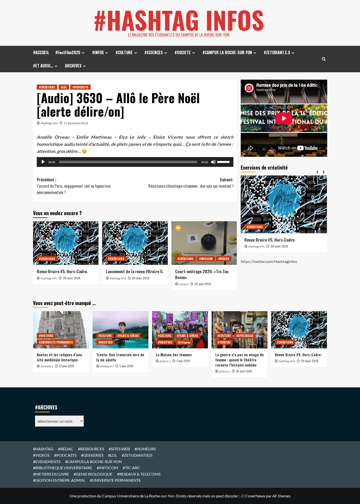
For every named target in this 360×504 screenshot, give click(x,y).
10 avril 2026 (244, 371)
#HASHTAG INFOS (178, 19)
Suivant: (190, 183)
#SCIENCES (153, 52)
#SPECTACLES (244, 335)
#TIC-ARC (131, 467)
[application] (135, 162)
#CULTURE (124, 52)
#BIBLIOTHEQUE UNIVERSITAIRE (62, 467)
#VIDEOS (223, 259)
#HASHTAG (105, 342)
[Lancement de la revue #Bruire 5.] (135, 243)
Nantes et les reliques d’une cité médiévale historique (59, 357)
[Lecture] (43, 162)
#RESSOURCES (91, 448)
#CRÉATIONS (47, 87)
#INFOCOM (206, 259)
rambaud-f (107, 366)
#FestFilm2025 (67, 52)
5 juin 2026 (126, 366)
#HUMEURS (145, 448)
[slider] (224, 161)
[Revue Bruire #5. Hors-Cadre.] (65, 243)
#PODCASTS (80, 87)
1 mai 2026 (183, 361)
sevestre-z (47, 366)
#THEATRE (223, 342)
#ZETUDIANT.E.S (277, 52)
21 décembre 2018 (76, 123)
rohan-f (184, 284)
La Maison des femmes (174, 354)
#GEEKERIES (92, 455)
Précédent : (73, 186)
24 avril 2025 (202, 284)
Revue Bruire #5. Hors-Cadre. (62, 271)
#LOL (64, 87)
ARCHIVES (73, 66)
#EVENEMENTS (46, 461)
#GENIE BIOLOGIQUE (93, 474)
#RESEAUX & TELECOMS (138, 474)
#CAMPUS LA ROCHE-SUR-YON (227, 52)
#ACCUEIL (41, 52)
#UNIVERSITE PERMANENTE (56, 342)
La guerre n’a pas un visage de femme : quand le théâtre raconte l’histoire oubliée (239, 360)
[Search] (324, 59)
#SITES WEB (119, 448)
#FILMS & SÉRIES (128, 335)
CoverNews (255, 495)
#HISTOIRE (46, 335)
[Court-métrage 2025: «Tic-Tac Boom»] (204, 243)
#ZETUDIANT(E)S (137, 455)
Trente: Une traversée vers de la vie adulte (120, 357)
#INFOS (98, 52)
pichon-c (165, 361)
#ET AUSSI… (43, 66)
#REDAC (65, 448)
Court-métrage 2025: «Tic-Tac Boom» (201, 274)
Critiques (184, 342)
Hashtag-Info (49, 123)
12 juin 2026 (66, 366)
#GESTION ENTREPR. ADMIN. (59, 480)
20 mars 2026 (71, 278)
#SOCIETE (183, 52)
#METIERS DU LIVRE (51, 474)
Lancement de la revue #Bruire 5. (134, 271)
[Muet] (213, 162)
